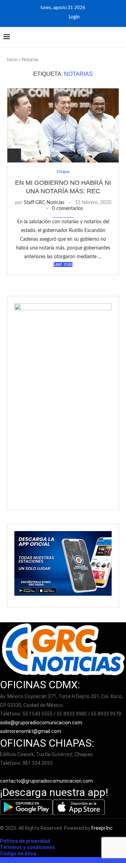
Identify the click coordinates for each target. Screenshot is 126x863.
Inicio (12, 60)
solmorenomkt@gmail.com (31, 731)
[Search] (118, 37)
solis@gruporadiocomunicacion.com (41, 722)
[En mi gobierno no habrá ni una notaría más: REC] (63, 125)
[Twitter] (57, 17)
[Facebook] (48, 17)
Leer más (63, 264)
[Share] (14, 155)
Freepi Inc (102, 828)
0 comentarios (67, 208)
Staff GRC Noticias (44, 202)
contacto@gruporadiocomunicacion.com (46, 781)
